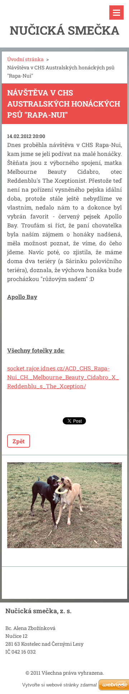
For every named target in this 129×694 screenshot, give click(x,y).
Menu (116, 12)
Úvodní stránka (25, 59)
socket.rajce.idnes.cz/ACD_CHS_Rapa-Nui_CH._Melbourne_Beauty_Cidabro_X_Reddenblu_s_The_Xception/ (63, 377)
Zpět (19, 441)
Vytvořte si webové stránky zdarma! (59, 685)
